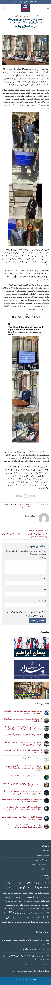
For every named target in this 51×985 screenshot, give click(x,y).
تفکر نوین (37, 893)
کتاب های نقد (40, 922)
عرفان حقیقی (13, 901)
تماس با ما (45, 868)
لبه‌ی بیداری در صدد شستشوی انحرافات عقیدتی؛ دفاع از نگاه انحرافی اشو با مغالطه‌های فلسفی (22, 792)
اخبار (13, 16)
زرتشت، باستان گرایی (43, 898)
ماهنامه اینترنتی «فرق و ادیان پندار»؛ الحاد (26, 776)
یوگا (47, 926)
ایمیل (43, 589)
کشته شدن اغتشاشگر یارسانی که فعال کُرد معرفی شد (22, 734)
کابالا (4, 918)
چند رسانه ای (13, 917)
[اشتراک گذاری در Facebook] (30, 496)
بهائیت (37, 16)
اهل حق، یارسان (27, 883)
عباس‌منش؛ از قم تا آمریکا (28, 949)
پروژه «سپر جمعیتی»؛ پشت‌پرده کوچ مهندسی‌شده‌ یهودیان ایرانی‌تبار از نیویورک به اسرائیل (24, 826)
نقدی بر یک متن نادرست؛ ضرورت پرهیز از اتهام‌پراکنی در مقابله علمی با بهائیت (23, 712)
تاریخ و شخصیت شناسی (13, 888)
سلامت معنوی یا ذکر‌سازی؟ (32, 758)
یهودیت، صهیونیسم (22, 922)
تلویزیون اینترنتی (43, 855)
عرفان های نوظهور (38, 905)
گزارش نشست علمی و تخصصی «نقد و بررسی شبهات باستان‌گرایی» (23, 720)
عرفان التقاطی (22, 901)
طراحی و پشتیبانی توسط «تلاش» (25, 979)
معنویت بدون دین (28, 909)
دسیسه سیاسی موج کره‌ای (11, 533)
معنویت (36, 908)
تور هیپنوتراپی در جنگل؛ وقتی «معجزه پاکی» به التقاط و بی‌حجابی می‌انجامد (22, 784)
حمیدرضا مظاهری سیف (15, 893)
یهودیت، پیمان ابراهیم (9, 922)
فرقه (25, 905)
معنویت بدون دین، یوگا (21, 913)
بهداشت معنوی (30, 887)
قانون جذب (18, 905)
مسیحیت (41, 909)
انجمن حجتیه (44, 883)
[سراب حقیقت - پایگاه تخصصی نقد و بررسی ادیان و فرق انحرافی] (25, 8)
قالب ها (46, 850)
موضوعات (45, 846)
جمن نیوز (24, 893)
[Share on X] (26, 496)
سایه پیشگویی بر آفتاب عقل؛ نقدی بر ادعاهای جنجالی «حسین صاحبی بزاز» (26, 957)
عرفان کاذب (29, 905)
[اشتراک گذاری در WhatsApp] (34, 496)
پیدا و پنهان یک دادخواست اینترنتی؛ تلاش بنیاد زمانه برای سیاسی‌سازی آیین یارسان (23, 743)
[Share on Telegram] (17, 496)
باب (14, 883)
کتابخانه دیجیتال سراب (40, 864)
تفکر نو (43, 893)
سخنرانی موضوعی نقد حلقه (27, 897)
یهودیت (31, 922)
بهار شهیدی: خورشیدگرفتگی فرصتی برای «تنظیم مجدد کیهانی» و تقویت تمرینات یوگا (22, 800)
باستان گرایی (9, 883)
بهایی (20, 294)
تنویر (31, 892)
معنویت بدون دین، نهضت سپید (36, 913)
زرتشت (4, 893)
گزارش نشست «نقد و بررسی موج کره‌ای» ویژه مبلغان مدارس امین (23, 751)
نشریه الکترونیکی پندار (40, 859)
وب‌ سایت (42, 600)
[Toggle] (3, 846)
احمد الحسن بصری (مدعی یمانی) (25, 16)
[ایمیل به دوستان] (21, 496)
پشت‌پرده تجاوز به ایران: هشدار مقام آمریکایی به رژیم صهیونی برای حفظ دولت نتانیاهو (37, 533)
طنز (34, 901)
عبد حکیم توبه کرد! (32, 964)
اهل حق (38, 883)
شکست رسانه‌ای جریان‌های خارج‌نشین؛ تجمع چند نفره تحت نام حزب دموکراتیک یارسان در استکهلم (23, 728)
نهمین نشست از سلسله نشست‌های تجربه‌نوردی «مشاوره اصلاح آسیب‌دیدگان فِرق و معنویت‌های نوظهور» (24, 768)
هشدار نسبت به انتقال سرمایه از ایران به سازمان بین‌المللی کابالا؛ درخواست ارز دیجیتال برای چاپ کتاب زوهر (22, 809)
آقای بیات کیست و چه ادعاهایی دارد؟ (26, 971)
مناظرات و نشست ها (28, 917)
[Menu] (47, 8)
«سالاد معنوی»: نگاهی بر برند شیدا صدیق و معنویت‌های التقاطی (25, 942)
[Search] (4, 8)
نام (44, 578)
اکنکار (17, 883)
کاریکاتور (46, 922)
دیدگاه (43, 558)
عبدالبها (30, 901)
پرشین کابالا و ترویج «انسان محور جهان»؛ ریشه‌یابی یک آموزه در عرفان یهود (22, 818)
